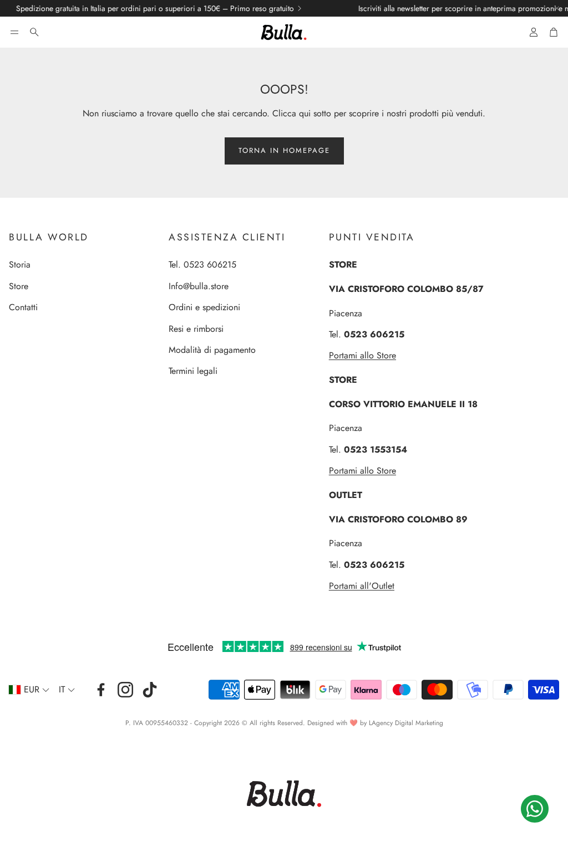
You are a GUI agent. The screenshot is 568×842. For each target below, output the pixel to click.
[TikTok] (150, 689)
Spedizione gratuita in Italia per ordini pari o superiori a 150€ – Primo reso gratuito (139, 8)
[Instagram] (125, 689)
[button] (14, 32)
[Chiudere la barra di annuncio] (557, 8)
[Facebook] (101, 689)
